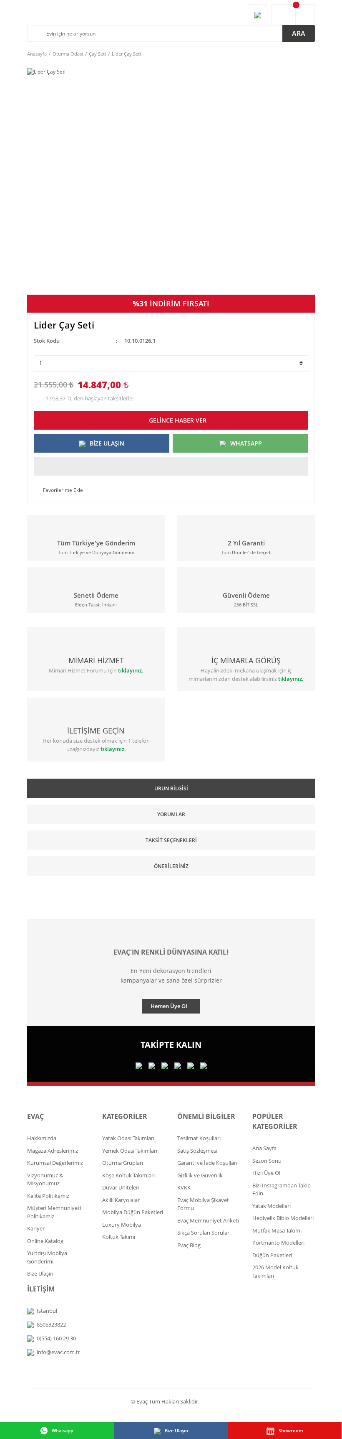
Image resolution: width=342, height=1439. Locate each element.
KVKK (184, 1187)
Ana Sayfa (264, 1148)
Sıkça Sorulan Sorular (203, 1232)
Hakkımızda (41, 1138)
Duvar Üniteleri (120, 1187)
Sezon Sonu (267, 1160)
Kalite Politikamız (48, 1196)
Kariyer (36, 1228)
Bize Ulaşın (40, 1273)
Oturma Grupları (122, 1162)
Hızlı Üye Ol (266, 1173)
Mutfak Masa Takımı (277, 1230)
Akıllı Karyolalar (121, 1200)
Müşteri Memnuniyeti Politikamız (54, 1212)
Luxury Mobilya (121, 1224)
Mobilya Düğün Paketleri (132, 1212)
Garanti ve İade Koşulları (207, 1162)
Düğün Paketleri (272, 1255)
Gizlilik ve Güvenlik (200, 1175)
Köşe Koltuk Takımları (128, 1175)
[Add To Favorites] (58, 490)
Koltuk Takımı (118, 1236)
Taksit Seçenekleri (171, 840)
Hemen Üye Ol (169, 1006)
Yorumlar (171, 814)
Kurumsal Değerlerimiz (55, 1162)
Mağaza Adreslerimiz (52, 1150)
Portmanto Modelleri (278, 1242)
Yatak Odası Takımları (128, 1138)
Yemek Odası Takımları (129, 1150)
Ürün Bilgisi (171, 788)
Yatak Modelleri (271, 1206)
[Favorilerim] (257, 14)
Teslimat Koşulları (199, 1138)
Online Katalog (45, 1241)
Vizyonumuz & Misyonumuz (45, 1179)
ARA (298, 33)
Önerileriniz (171, 866)
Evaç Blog (189, 1245)
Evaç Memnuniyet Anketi (208, 1220)
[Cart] (305, 14)
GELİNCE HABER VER (177, 420)
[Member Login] (281, 14)
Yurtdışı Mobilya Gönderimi (47, 1257)
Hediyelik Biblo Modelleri (283, 1218)
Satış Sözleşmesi (197, 1150)
